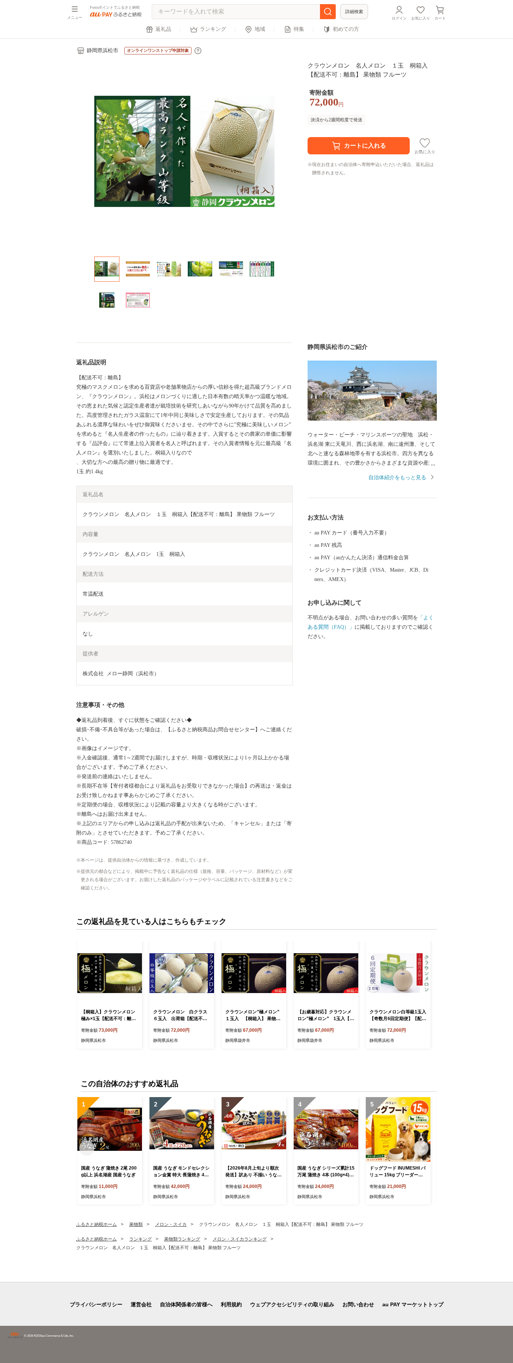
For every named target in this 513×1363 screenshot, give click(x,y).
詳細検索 (354, 11)
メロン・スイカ (171, 1224)
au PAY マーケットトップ (413, 1304)
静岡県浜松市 (102, 50)
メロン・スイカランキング (240, 1239)
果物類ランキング (182, 1239)
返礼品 (163, 29)
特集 (299, 29)
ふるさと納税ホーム (96, 1224)
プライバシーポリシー (96, 1304)
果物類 (136, 1224)
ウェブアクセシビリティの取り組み (292, 1304)
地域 (260, 29)
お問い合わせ (358, 1304)
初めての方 (346, 29)
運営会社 (141, 1304)
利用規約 (231, 1304)
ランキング (213, 29)
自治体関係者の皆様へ (186, 1304)
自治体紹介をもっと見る (397, 477)
